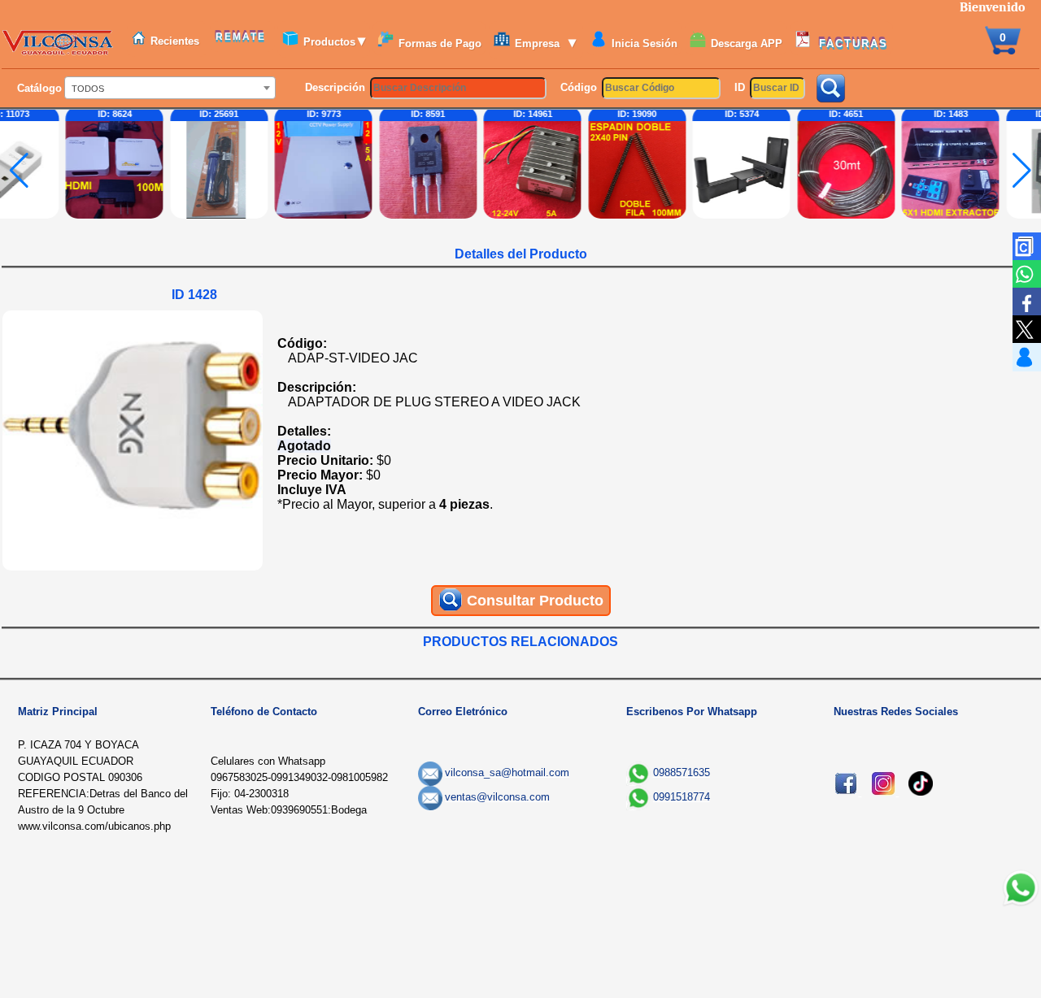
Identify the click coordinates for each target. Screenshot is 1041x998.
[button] (1022, 171)
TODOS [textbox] (88, 88)
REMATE (243, 36)
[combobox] (170, 87)
